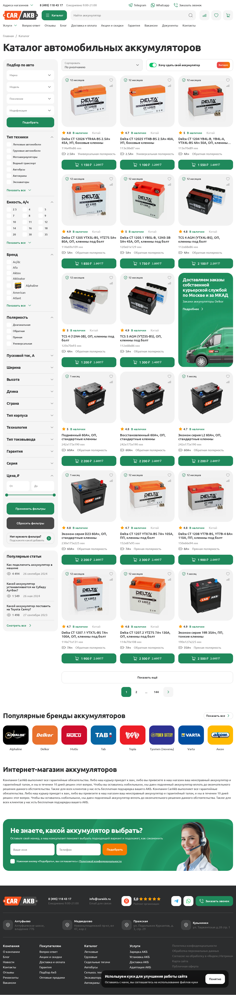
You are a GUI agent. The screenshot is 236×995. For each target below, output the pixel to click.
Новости (8, 962)
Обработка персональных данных (195, 950)
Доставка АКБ (139, 962)
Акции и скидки (112, 25)
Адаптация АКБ (140, 967)
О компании (11, 951)
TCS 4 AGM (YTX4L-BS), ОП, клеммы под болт (199, 239)
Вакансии (151, 25)
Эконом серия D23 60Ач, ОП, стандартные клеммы (84, 535)
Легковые (91, 951)
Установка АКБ (140, 957)
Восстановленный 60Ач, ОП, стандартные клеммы (143, 437)
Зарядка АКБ (139, 951)
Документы (170, 25)
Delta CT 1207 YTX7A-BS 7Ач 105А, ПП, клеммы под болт (146, 535)
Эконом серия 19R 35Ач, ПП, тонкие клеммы (200, 634)
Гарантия (134, 25)
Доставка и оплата (84, 25)
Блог (63, 25)
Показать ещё (147, 677)
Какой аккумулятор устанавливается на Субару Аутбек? (26, 587)
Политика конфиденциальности (194, 945)
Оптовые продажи (52, 977)
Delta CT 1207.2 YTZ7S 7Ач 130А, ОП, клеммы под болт (145, 634)
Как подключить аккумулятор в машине (29, 566)
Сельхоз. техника (96, 972)
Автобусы (91, 967)
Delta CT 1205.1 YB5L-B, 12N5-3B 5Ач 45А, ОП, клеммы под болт (145, 239)
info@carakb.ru (100, 898)
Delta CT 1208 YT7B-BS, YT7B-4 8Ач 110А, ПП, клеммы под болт (205, 535)
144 (156, 692)
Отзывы (50, 25)
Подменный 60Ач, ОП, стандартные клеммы (79, 437)
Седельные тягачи (97, 962)
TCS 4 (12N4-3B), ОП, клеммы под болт (88, 338)
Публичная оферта (185, 966)
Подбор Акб (47, 972)
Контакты (189, 25)
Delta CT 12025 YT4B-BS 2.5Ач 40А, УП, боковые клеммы (147, 140)
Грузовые (90, 957)
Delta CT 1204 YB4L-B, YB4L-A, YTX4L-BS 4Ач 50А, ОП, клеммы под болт (203, 141)
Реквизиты (10, 977)
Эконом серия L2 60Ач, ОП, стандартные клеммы (199, 437)
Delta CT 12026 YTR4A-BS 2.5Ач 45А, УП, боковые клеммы (86, 140)
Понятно (215, 979)
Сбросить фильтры (30, 523)
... (146, 692)
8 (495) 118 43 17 (51, 5)
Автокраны (92, 982)
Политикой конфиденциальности (100, 861)
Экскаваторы (93, 977)
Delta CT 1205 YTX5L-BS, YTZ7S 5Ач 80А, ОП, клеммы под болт (89, 239)
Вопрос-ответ (31, 25)
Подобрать (30, 122)
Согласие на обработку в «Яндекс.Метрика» (202, 956)
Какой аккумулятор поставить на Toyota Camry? (29, 607)
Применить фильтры (30, 508)
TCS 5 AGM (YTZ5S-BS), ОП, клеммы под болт (141, 338)
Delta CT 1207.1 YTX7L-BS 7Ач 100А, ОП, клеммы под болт (85, 634)
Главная (8, 36)
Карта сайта (180, 961)
